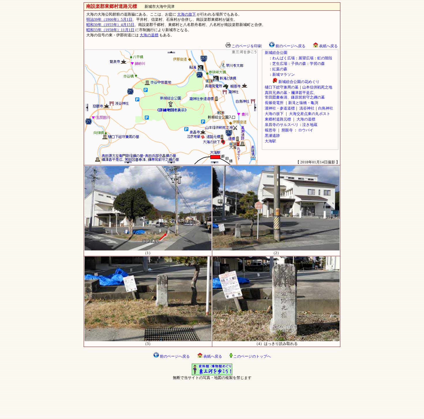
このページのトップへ (251, 356)
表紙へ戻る (328, 46)
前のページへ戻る (290, 46)
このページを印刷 (246, 46)
